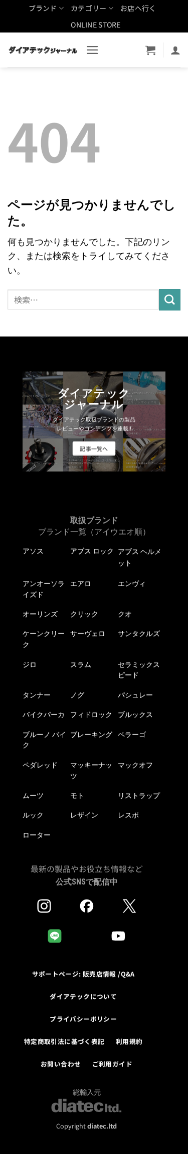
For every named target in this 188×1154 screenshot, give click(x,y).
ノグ (77, 695)
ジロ (30, 664)
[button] (92, 50)
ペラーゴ (132, 734)
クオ (125, 614)
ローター (37, 835)
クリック (84, 614)
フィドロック (91, 714)
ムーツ (33, 796)
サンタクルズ (139, 634)
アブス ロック (92, 551)
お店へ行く (138, 8)
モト (77, 796)
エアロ (80, 584)
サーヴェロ (87, 634)
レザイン (84, 815)
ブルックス (135, 714)
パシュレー (135, 695)
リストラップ (139, 796)
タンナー (37, 695)
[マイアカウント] (175, 50)
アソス (33, 551)
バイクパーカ (44, 714)
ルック (33, 815)
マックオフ (135, 765)
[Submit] (169, 299)
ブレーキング (91, 734)
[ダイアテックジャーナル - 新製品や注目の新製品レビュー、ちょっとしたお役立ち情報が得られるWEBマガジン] (43, 50)
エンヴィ (132, 584)
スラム (80, 664)
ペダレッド (40, 765)
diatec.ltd (102, 1125)
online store (95, 25)
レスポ (128, 815)
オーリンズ (40, 614)
